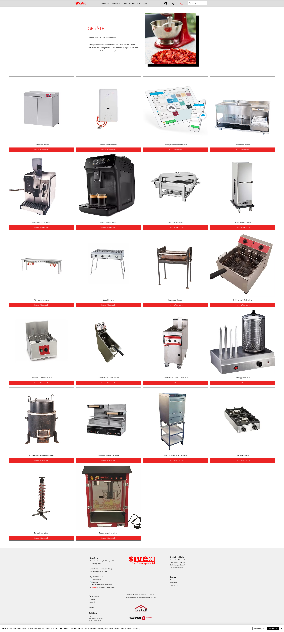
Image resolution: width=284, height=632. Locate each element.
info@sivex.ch (96, 579)
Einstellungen (259, 628)
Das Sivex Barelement (176, 567)
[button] (182, 3)
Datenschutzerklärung (96, 618)
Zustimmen (273, 628)
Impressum (92, 616)
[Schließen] (281, 628)
